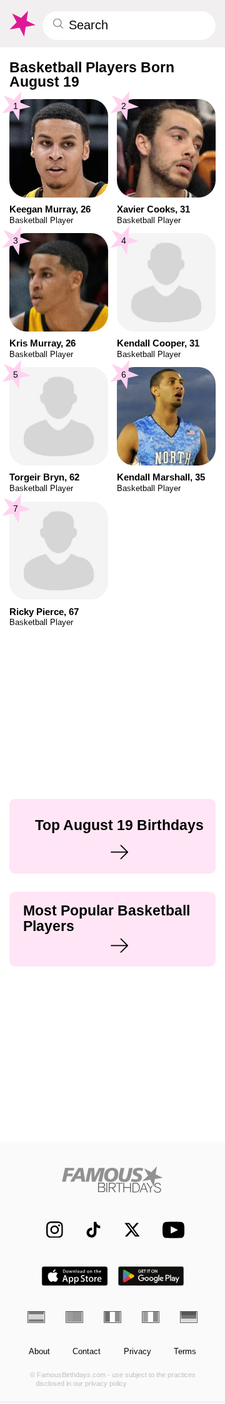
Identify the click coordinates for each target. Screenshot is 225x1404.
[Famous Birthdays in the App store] (75, 1276)
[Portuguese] (74, 1316)
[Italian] (150, 1316)
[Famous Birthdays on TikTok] (88, 1229)
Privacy (137, 1351)
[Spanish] (36, 1316)
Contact (86, 1351)
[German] (189, 1316)
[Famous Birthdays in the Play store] (151, 1276)
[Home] (113, 1179)
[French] (112, 1316)
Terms (185, 1351)
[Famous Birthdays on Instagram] (49, 1229)
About (39, 1351)
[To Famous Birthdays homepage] (21, 24)
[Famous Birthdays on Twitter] (126, 1229)
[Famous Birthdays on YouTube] (170, 1229)
